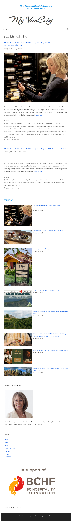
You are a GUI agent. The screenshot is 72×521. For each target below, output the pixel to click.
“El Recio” (9, 180)
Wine (7, 121)
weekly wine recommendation (39, 134)
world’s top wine (9, 137)
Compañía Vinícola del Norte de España (46, 123)
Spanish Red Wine (33, 132)
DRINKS (7, 454)
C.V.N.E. (29, 123)
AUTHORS (8, 457)
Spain (24, 132)
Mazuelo (30, 129)
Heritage (7, 129)
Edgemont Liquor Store (30, 126)
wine (52, 134)
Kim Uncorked (21, 129)
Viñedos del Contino (22, 134)
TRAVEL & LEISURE (10, 448)
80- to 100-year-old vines (37, 180)
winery (18, 185)
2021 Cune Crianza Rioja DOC (16, 123)
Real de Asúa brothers (46, 129)
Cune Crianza (17, 126)
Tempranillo (53, 132)
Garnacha (56, 126)
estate (59, 180)
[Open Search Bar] (68, 29)
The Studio (49, 516)
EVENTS (7, 451)
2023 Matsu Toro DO (20, 180)
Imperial (13, 129)
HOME (7, 440)
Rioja (5, 132)
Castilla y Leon (51, 180)
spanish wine (44, 132)
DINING (7, 445)
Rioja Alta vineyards (14, 132)
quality (36, 129)
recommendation (61, 129)
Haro (62, 126)
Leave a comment (12, 140)
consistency (8, 126)
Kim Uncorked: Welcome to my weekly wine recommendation (36, 148)
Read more (38, 115)
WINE (6, 442)
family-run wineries (45, 126)
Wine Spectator (59, 134)
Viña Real (11, 134)
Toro (9, 185)
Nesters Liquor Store (30, 182)
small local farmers (44, 182)
